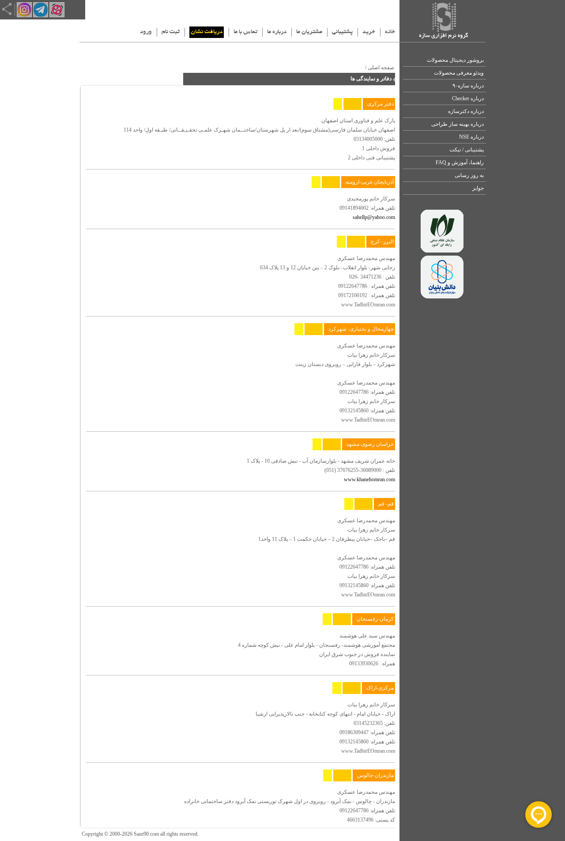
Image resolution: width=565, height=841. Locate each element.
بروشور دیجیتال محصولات (455, 60)
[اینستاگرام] (24, 15)
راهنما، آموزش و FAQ (460, 162)
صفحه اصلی (381, 67)
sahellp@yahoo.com (374, 217)
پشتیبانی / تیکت (466, 150)
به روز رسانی (469, 175)
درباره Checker (468, 98)
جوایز (478, 188)
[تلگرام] (40, 15)
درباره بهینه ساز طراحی (457, 124)
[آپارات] (56, 15)
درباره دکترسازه (466, 111)
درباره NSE (471, 137)
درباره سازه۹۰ (468, 86)
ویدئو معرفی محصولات (459, 73)
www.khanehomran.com (369, 479)
